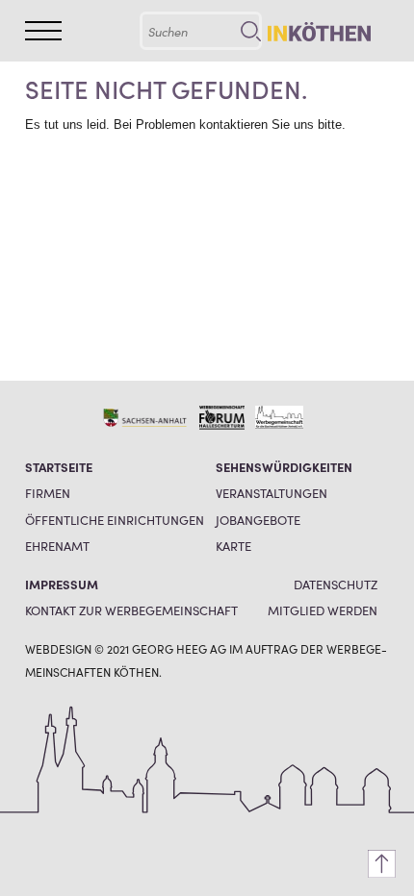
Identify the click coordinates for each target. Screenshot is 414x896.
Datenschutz (335, 584)
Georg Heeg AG (179, 648)
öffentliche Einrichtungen (114, 519)
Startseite (58, 467)
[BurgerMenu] (43, 30)
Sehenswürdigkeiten (284, 467)
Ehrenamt (57, 545)
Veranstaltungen (271, 493)
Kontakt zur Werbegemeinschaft (131, 610)
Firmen (47, 493)
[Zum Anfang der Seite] (382, 864)
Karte (233, 545)
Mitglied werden (322, 610)
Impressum (61, 584)
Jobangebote (258, 519)
